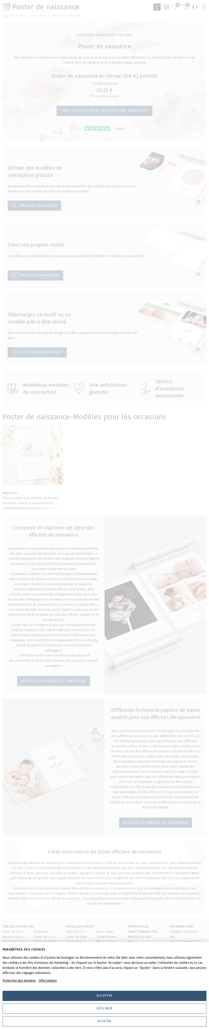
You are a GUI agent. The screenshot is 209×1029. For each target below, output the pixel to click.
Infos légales (47, 980)
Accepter (105, 995)
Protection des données (19, 980)
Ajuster (104, 1021)
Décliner (104, 1008)
